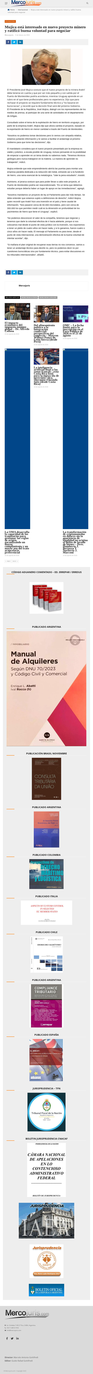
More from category (47, 297)
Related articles (12, 297)
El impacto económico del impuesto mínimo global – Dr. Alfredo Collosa (17, 327)
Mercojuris (9, 35)
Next (14, 561)
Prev (9, 561)
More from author (29, 297)
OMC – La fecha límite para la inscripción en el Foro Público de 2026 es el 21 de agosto (73, 330)
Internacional (10, 21)
